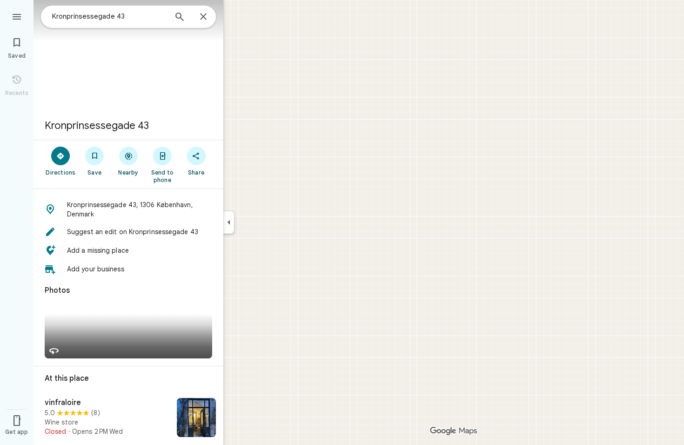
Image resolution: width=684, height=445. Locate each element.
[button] (128, 209)
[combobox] (109, 16)
